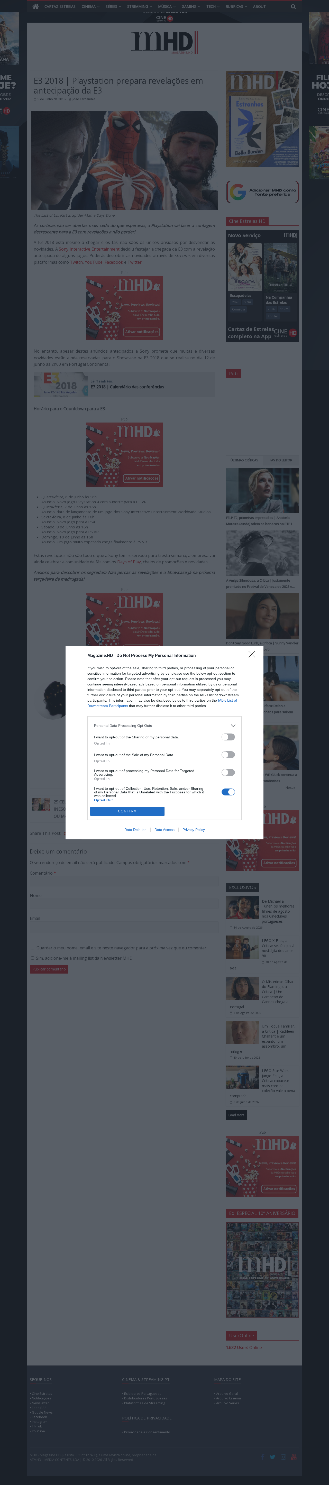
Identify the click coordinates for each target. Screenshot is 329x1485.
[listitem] (164, 725)
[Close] (253, 656)
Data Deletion (135, 830)
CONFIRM (127, 811)
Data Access (164, 830)
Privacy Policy (193, 830)
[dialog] (164, 742)
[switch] (228, 737)
